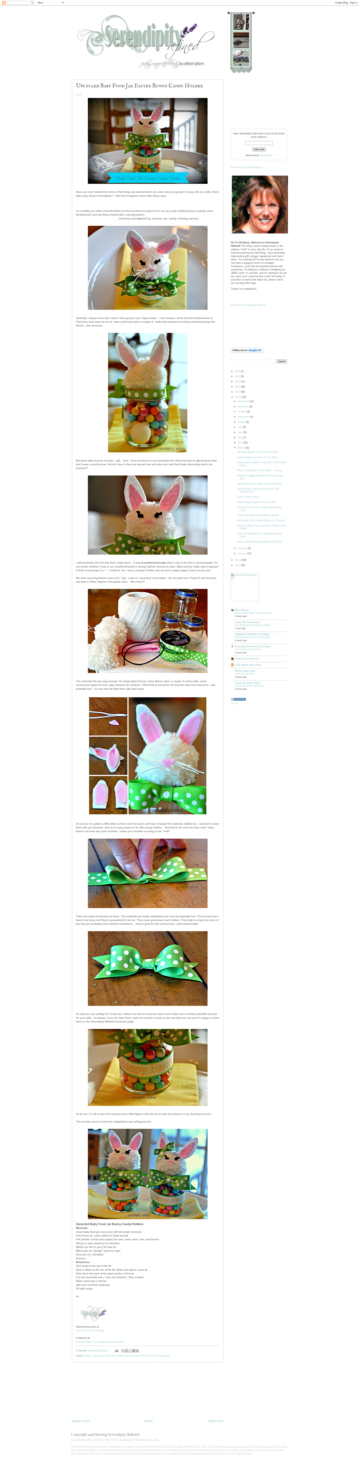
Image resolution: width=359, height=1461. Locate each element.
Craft (107, 1355)
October (242, 411)
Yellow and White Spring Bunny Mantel (258, 515)
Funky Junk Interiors (247, 658)
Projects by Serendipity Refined (248, 305)
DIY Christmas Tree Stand (248, 649)
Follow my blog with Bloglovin (247, 167)
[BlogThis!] (126, 1351)
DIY (113, 1355)
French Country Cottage (90, 1330)
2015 (238, 386)
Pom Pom (152, 1355)
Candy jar (98, 1355)
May (240, 437)
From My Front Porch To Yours (253, 646)
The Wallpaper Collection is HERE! (252, 625)
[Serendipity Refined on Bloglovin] (247, 352)
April (240, 442)
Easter (119, 1355)
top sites (234, 703)
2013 (238, 397)
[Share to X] (130, 1351)
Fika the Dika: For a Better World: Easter (100, 1341)
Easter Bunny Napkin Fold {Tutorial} (256, 502)
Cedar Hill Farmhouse (247, 622)
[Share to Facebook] (134, 1351)
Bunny (88, 1355)
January (242, 553)
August (242, 422)
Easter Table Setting (248, 496)
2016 (238, 381)
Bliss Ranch (242, 610)
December (243, 401)
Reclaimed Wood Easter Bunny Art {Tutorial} (261, 520)
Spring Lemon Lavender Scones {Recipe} (259, 483)
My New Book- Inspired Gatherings (252, 637)
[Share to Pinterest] (137, 1351)
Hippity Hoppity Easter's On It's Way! (257, 457)
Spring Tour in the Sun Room (249, 685)
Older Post (215, 1421)
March (241, 447)
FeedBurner (266, 155)
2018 (238, 371)
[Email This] (123, 1351)
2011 (238, 565)
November (243, 406)
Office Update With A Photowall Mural (253, 613)
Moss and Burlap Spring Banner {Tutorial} (259, 541)
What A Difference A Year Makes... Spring (259, 470)
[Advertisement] (148, 1390)
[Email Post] (116, 1350)
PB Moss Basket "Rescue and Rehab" (258, 452)
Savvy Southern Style (247, 683)
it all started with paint (248, 664)
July (240, 427)
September (244, 416)
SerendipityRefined (98, 1350)
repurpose (164, 1355)
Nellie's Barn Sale (245, 671)
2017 (238, 376)
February (243, 548)
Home (148, 1421)
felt (143, 1355)
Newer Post (80, 1421)
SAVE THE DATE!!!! (244, 674)
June (241, 432)
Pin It (79, 94)
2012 (238, 560)
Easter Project (132, 1355)
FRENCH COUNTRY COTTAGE (252, 634)
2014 (238, 391)
